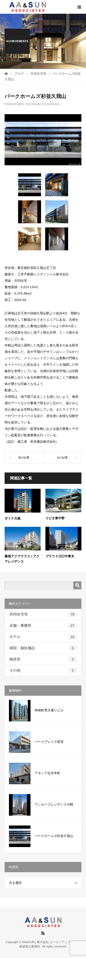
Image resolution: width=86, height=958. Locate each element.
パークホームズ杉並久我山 (54, 836)
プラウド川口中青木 (59, 556)
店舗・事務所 (41, 625)
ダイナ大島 (13, 518)
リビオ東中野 (55, 518)
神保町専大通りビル (49, 710)
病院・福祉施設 (41, 648)
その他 (41, 670)
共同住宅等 (41, 614)
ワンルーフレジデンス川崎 (54, 804)
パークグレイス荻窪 (49, 741)
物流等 (41, 659)
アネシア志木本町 (47, 773)
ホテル (41, 637)
